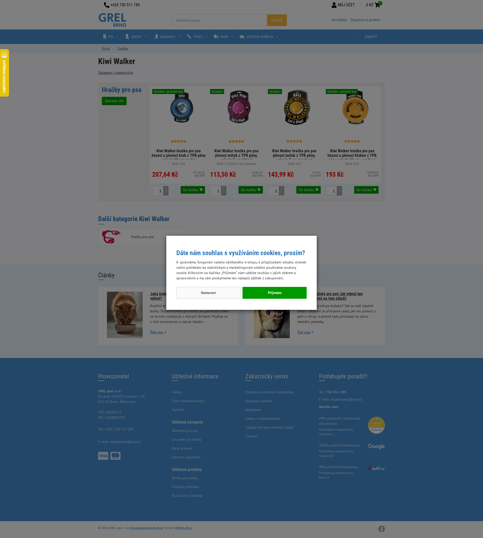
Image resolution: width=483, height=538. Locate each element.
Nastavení (208, 292)
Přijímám (274, 292)
